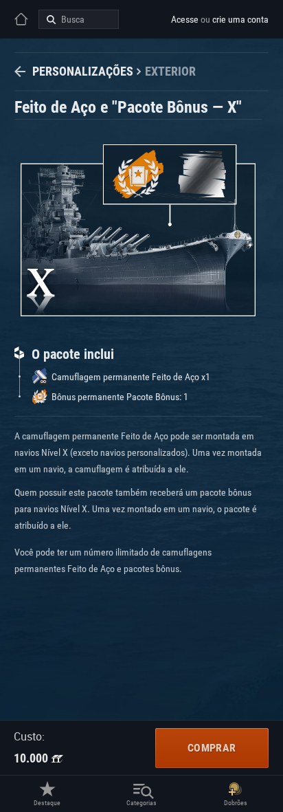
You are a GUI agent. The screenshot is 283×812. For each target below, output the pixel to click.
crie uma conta (240, 19)
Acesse (185, 19)
